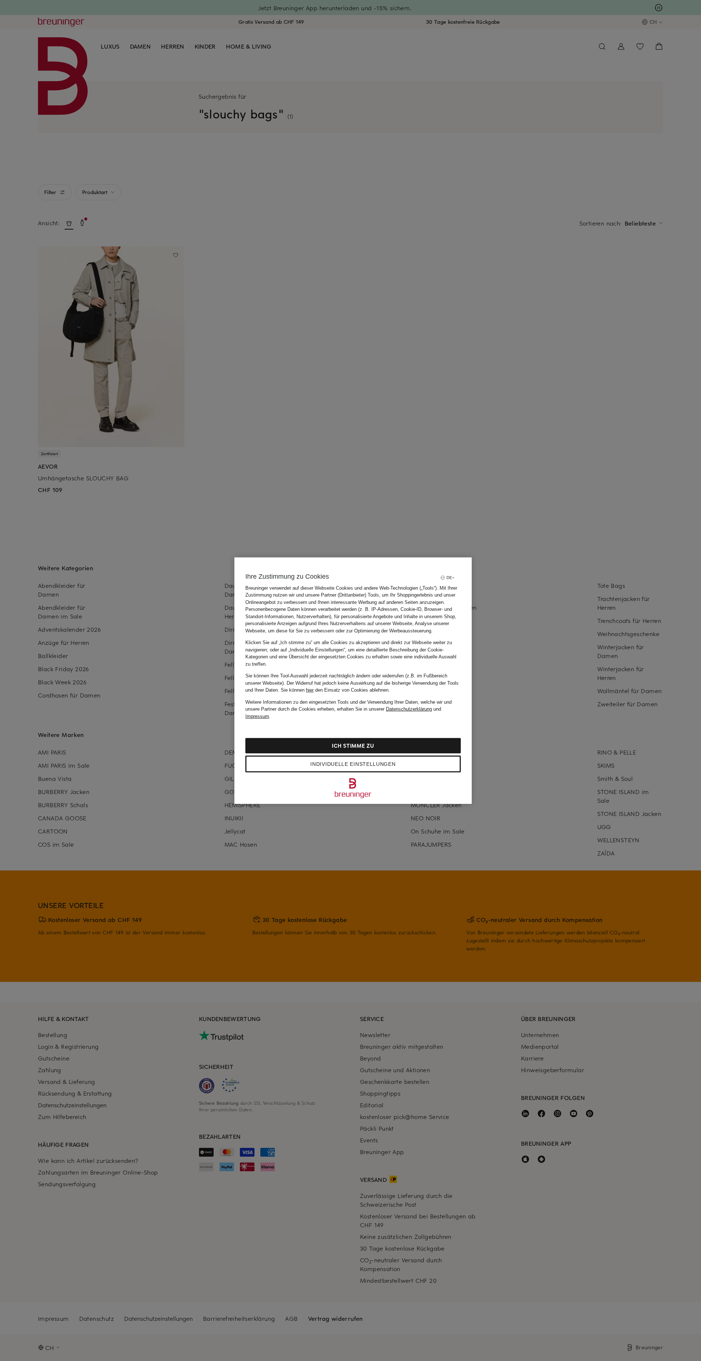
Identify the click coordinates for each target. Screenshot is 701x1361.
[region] (353, 680)
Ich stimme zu (353, 745)
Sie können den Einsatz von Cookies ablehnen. (335, 690)
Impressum (257, 716)
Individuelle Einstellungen (352, 764)
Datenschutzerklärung (409, 709)
